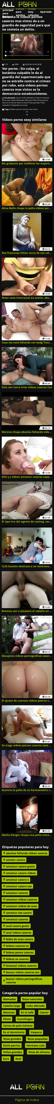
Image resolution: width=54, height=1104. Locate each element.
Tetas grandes (34, 102)
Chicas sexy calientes (33, 12)
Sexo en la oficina (9, 102)
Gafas (13, 100)
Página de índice (27, 1100)
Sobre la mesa (22, 102)
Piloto (35, 100)
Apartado (46, 11)
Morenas (28, 100)
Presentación (43, 100)
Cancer (18, 98)
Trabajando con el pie (19, 105)
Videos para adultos (20, 12)
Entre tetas (6, 100)
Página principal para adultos (8, 12)
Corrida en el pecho (41, 98)
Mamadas (21, 100)
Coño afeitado (27, 98)
